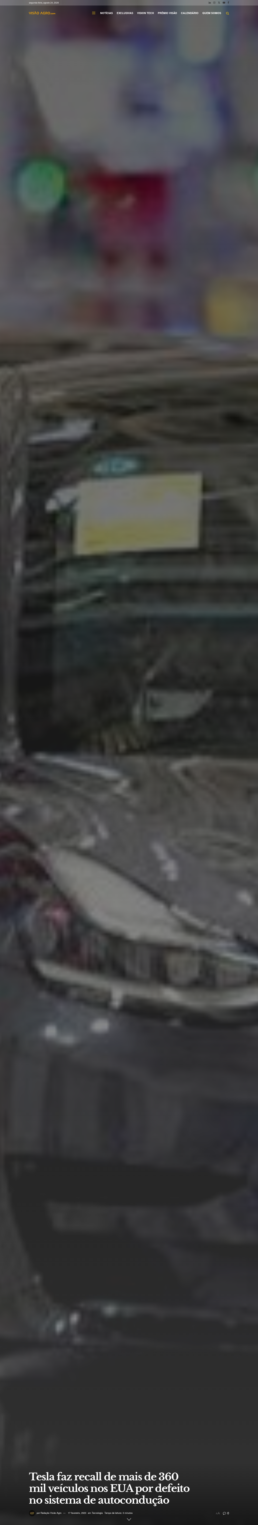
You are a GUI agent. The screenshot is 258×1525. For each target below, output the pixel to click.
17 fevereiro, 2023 (77, 1512)
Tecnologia (97, 1512)
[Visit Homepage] (42, 13)
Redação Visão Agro (51, 1512)
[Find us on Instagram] (214, 2)
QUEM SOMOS (211, 13)
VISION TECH (145, 13)
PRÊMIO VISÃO (167, 13)
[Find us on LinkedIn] (210, 2)
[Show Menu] (93, 13)
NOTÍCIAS (106, 13)
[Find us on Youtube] (224, 2)
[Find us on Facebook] (228, 2)
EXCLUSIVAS (125, 13)
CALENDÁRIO (190, 13)
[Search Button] (227, 13)
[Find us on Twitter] (219, 2)
